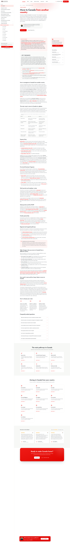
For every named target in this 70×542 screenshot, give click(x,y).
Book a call (7, 46)
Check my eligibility (44, 538)
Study (31, 1)
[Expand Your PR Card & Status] (12, 22)
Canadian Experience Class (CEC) (27, 148)
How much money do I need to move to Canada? (28, 322)
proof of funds (36, 211)
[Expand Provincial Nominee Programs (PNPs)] (12, 12)
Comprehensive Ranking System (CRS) (29, 143)
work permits (33, 42)
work (30, 100)
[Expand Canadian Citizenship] (12, 23)
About (47, 1)
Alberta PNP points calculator (35, 178)
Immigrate (23, 1)
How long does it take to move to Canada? (27, 330)
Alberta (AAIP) (23, 175)
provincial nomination (32, 161)
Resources (42, 1)
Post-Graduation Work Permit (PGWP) (32, 209)
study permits (38, 42)
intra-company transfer (34, 193)
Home (20, 5)
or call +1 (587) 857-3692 (45, 457)
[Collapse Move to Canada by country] (12, 25)
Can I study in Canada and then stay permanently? (28, 338)
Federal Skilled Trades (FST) (26, 153)
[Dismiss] (49, 537)
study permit (34, 100)
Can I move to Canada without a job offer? (27, 333)
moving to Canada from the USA (32, 271)
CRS (30, 71)
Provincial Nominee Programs (26, 42)
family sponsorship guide (25, 223)
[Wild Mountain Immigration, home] (4, 1)
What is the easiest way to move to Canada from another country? (31, 317)
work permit (38, 190)
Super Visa (38, 222)
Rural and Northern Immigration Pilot (28, 73)
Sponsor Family (36, 1)
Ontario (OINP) (23, 182)
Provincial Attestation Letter (29, 212)
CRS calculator (25, 162)
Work (28, 1)
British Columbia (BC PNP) (25, 179)
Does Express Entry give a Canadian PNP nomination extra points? (31, 335)
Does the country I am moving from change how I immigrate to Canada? (32, 320)
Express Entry (43, 41)
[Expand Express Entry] (12, 11)
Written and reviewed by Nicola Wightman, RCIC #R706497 (32, 24)
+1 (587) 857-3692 (59, 1)
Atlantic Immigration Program (33, 72)
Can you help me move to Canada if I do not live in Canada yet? (30, 325)
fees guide (44, 292)
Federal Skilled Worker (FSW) (26, 150)
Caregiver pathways (41, 72)
